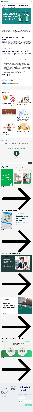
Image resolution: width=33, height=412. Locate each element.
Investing (9, 7)
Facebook (4, 83)
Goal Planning (13, 133)
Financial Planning (4, 7)
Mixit (13, 83)
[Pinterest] (5, 398)
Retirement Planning (19, 120)
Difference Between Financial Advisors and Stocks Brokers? (13, 338)
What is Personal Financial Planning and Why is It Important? (9, 132)
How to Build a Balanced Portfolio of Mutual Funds (23, 132)
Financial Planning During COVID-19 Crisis (9, 104)
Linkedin (10, 83)
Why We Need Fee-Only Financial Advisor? (23, 118)
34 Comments (4, 133)
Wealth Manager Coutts (15, 30)
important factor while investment (15, 66)
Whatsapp (16, 83)
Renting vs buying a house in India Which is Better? (12, 167)
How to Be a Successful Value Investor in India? (11, 295)
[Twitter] (3, 398)
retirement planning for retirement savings (20, 59)
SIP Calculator (13, 389)
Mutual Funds (28, 133)
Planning (13, 105)
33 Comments (19, 133)
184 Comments (19, 119)
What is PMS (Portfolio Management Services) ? (11, 253)
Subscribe (28, 405)
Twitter (7, 83)
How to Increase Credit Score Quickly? (9, 210)
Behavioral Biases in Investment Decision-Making (8, 117)
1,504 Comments (4, 105)
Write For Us (13, 392)
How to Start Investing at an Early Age (23, 105)
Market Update (13, 388)
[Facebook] (1, 398)
